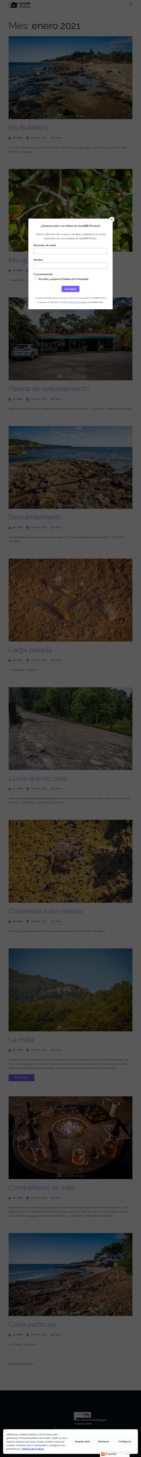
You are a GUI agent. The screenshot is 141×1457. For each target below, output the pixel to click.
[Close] (111, 219)
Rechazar (103, 1441)
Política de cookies (33, 1448)
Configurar (124, 1441)
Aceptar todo (82, 1441)
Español (111, 1454)
